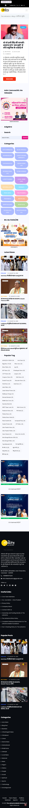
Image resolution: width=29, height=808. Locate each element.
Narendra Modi (7, 404)
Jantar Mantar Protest (8, 390)
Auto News (7, 149)
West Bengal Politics (8, 440)
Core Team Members (8, 597)
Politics (21, 192)
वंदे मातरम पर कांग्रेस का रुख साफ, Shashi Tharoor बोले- (10, 683)
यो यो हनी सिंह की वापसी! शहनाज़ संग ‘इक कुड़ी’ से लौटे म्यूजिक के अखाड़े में (13, 45)
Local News (21, 180)
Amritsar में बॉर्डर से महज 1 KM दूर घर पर (12, 276)
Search (25, 137)
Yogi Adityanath (7, 444)
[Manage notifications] (25, 805)
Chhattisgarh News (21, 156)
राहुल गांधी (16, 447)
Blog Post (21, 149)
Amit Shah (21, 360)
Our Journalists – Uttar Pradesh (11, 600)
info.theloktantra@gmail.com (12, 578)
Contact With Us (7, 610)
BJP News (6, 370)
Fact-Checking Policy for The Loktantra (14, 627)
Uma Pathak (8, 51)
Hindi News (6, 383)
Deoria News (21, 164)
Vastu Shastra (6, 434)
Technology (7, 211)
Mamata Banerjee (7, 397)
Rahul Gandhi (6, 420)
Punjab (7, 198)
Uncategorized (21, 211)
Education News (20, 380)
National (7, 187)
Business (7, 155)
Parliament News (7, 410)
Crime (4, 738)
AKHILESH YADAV (8, 360)
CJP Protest (6, 373)
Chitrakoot (7, 163)
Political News (6, 414)
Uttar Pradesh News (8, 427)
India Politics (6, 387)
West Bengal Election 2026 (10, 437)
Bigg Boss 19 (6, 363)
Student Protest (7, 424)
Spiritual (7, 204)
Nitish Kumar (21, 407)
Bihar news (18, 363)
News (21, 187)
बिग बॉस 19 (5, 447)
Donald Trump (6, 380)
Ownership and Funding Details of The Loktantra (13, 614)
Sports (21, 204)
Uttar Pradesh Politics (8, 430)
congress (17, 373)
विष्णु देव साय (16, 450)
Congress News (7, 377)
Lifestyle (7, 179)
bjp (16, 367)
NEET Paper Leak (7, 407)
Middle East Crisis (7, 400)
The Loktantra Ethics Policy (10, 618)
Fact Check (13, 798)
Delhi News (20, 377)
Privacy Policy (6, 603)
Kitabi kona (21, 171)
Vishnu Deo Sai (20, 434)
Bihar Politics (6, 367)
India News (17, 383)
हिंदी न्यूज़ (5, 454)
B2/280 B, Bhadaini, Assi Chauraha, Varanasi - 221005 (13, 572)
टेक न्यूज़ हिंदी (19, 444)
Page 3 (7, 192)
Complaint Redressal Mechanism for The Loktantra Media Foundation (14, 622)
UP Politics (19, 424)
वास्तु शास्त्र (5, 450)
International (7, 172)
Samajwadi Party (20, 420)
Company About (7, 606)
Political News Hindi (8, 417)
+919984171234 (7, 576)
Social (21, 198)
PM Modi (19, 410)
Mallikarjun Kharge (8, 394)
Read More (9, 79)
